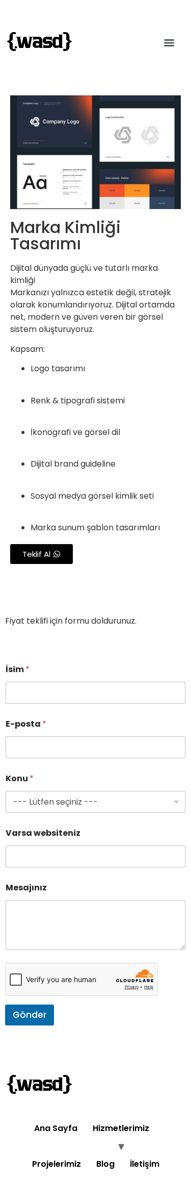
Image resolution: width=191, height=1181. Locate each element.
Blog (105, 1164)
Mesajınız (26, 887)
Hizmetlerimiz (121, 1128)
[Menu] (169, 42)
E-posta (26, 724)
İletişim (144, 1164)
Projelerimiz (56, 1164)
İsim (18, 669)
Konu (20, 778)
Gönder (29, 1015)
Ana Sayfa (55, 1128)
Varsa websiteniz (43, 833)
